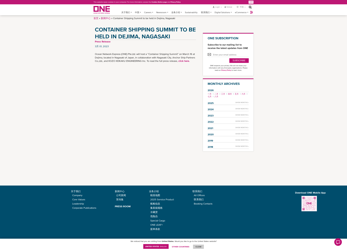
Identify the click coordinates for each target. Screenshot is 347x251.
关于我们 (125, 12)
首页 (96, 18)
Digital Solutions (222, 12)
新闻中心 (106, 18)
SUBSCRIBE (239, 60)
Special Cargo (157, 220)
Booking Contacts (203, 203)
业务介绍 (175, 12)
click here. (184, 60)
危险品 (154, 216)
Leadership (78, 203)
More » (251, 12)
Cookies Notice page (159, 2)
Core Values (78, 199)
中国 (137, 12)
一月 (209, 94)
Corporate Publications (84, 207)
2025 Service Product (162, 199)
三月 (223, 94)
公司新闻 (121, 195)
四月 (230, 94)
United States (156, 246)
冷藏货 (154, 212)
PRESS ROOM (123, 206)
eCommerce (241, 12)
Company (77, 195)
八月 (216, 96)
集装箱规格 (156, 207)
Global (229, 7)
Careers (147, 12)
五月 (237, 94)
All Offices (199, 195)
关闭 (251, 2)
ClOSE (198, 247)
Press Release (102, 41)
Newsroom (161, 12)
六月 (243, 94)
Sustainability (191, 12)
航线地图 (155, 195)
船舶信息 (155, 203)
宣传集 (119, 199)
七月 (209, 96)
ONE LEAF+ (156, 224)
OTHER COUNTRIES (180, 247)
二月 (216, 94)
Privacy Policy (176, 2)
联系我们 (205, 12)
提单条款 (155, 229)
